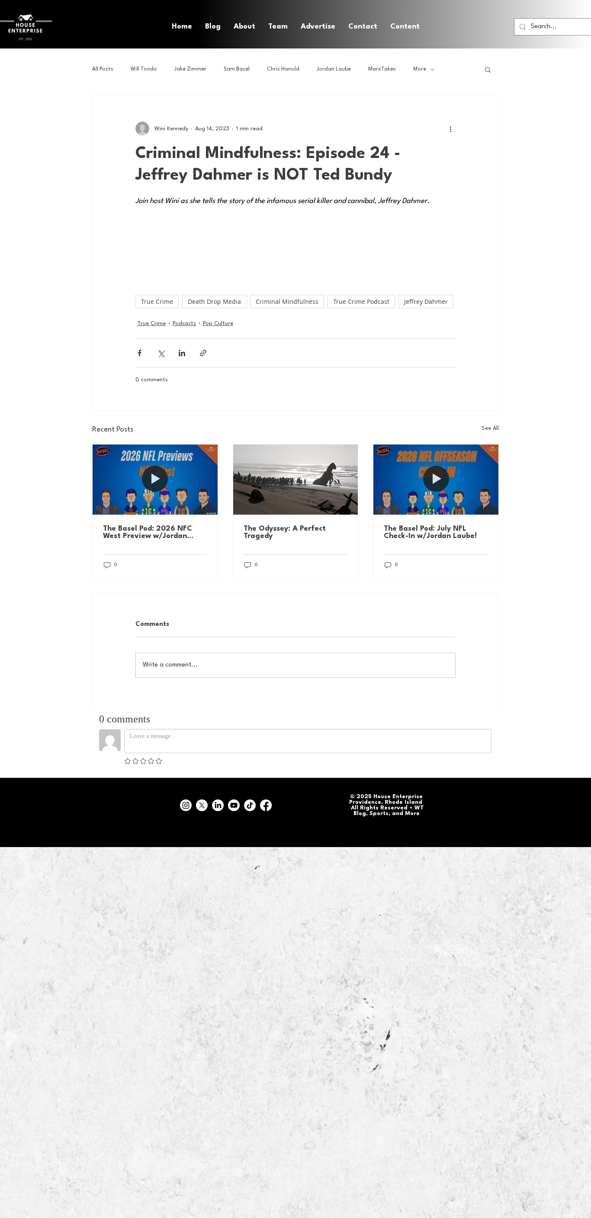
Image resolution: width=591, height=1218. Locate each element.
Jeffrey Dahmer (426, 301)
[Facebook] (266, 805)
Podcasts (184, 323)
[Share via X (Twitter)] (161, 353)
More (419, 69)
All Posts (102, 69)
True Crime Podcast (361, 301)
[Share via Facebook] (139, 353)
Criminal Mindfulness (287, 301)
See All (490, 428)
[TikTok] (250, 805)
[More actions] (450, 128)
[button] (405, 26)
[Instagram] (186, 805)
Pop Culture (218, 323)
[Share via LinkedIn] (182, 353)
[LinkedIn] (218, 805)
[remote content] (295, 240)
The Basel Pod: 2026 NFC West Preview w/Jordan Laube (147, 532)
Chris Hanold (283, 69)
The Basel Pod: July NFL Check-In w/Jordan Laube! (430, 532)
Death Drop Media (214, 301)
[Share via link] (203, 353)
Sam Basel (237, 69)
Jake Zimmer (190, 69)
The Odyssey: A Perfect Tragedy (285, 532)
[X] (202, 805)
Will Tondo (144, 69)
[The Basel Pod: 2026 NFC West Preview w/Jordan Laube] (155, 480)
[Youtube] (234, 805)
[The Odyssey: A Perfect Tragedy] (295, 480)
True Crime (157, 301)
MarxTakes (382, 69)
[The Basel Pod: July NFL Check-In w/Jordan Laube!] (435, 480)
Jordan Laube (334, 69)
